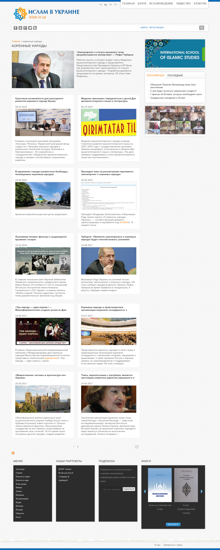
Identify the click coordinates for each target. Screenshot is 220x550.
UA (101, 4)
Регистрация (156, 27)
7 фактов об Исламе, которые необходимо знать (176, 94)
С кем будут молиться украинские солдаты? (173, 91)
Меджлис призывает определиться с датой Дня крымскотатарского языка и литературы (108, 99)
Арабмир (62, 480)
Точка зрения (21, 484)
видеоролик (51, 358)
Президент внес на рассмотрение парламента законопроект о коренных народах (107, 173)
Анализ (19, 491)
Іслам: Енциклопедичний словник (186, 509)
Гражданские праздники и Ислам (167, 97)
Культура (200, 3)
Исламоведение (161, 3)
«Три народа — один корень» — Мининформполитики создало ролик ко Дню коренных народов (40, 310)
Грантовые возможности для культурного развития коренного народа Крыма (39, 99)
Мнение (19, 487)
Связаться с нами (172, 545)
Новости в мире (22, 480)
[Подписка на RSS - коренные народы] (13, 453)
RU (105, 4)
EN (110, 4)
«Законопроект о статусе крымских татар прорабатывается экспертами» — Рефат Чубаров (105, 53)
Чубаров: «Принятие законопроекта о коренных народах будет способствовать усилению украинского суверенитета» (108, 239)
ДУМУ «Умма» (65, 469)
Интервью (20, 495)
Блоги (142, 3)
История (19, 510)
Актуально (20, 469)
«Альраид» (62, 476)
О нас (157, 545)
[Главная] (46, 14)
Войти (144, 27)
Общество (183, 3)
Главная (128, 3)
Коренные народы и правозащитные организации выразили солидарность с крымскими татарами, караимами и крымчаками (108, 310)
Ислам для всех (64, 473)
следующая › (137, 447)
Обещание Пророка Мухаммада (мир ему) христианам (173, 86)
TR (115, 4)
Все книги (173, 524)
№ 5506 (124, 222)
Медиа (18, 502)
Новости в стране (23, 476)
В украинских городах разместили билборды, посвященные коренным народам (41, 173)
